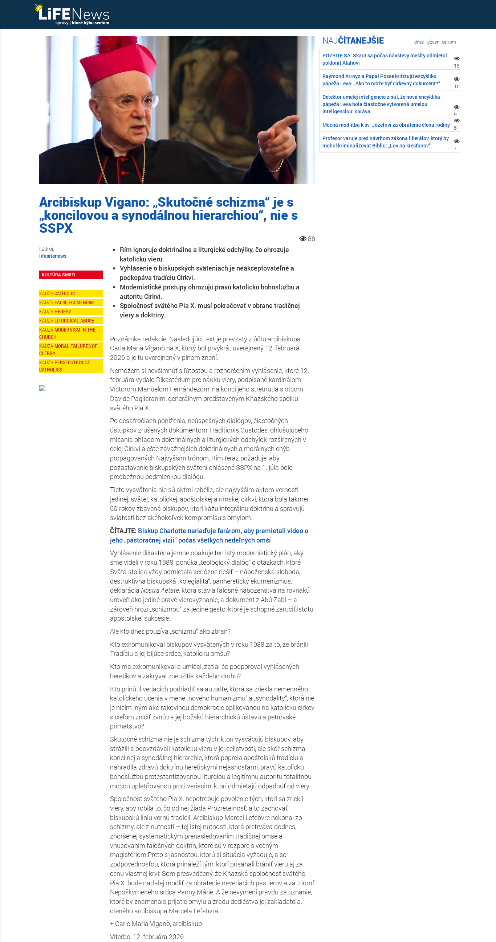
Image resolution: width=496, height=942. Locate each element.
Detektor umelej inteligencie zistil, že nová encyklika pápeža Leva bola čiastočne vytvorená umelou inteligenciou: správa (381, 104)
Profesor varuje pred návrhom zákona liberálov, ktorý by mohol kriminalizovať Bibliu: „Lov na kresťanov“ (385, 142)
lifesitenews (52, 255)
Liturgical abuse (74, 320)
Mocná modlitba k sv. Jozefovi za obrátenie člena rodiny (386, 124)
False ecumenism (74, 302)
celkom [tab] (449, 42)
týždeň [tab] (432, 42)
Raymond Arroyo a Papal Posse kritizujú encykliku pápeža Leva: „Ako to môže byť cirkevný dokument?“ (381, 80)
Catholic (64, 293)
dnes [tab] (419, 42)
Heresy (62, 311)
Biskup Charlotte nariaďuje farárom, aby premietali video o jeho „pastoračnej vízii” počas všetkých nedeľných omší (209, 535)
